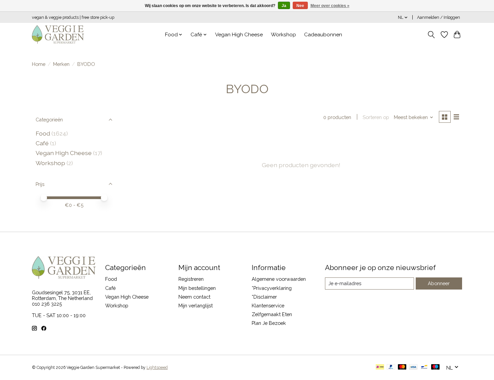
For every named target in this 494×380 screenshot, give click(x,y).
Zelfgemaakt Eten (272, 314)
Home (38, 64)
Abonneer (439, 283)
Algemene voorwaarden (279, 279)
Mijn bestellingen (197, 288)
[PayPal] (391, 367)
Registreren (191, 279)
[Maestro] (435, 367)
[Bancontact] (424, 367)
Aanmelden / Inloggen (438, 17)
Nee (300, 5)
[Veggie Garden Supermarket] (58, 34)
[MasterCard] (402, 367)
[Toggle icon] (431, 35)
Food (43, 133)
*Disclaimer (264, 297)
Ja (284, 5)
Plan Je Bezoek (269, 323)
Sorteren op (376, 117)
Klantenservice (268, 305)
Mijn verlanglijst (195, 305)
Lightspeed (157, 367)
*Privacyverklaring (272, 288)
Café (42, 143)
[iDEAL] (380, 367)
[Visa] (413, 367)
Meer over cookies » (330, 5)
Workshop (283, 35)
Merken (61, 64)
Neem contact (194, 297)
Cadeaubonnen (323, 35)
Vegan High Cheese (239, 35)
